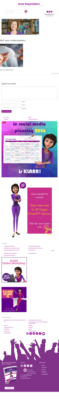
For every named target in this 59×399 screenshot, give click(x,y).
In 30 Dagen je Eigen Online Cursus (36, 248)
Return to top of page (29, 396)
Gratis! (30, 117)
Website (24, 108)
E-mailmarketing (7, 332)
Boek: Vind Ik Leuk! (32, 253)
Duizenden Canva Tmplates (9, 255)
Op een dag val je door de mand (35, 319)
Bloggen (30, 329)
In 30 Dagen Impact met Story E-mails (11, 249)
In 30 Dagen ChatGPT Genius (34, 246)
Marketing (31, 327)
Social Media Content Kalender (10, 253)
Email (23, 105)
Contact (43, 369)
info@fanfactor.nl (28, 375)
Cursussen (6, 119)
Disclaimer (44, 371)
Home (43, 365)
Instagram (31, 325)
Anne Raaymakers (29, 3)
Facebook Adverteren (8, 327)
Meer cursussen (32, 249)
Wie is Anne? (6, 117)
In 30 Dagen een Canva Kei (9, 246)
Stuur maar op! (9, 388)
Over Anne (44, 367)
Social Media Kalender (33, 119)
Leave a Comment (55, 73)
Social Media (6, 329)
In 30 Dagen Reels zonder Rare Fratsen (12, 248)
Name (23, 101)
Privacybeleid (45, 374)
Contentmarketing (32, 330)
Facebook (6, 325)
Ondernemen (7, 330)
